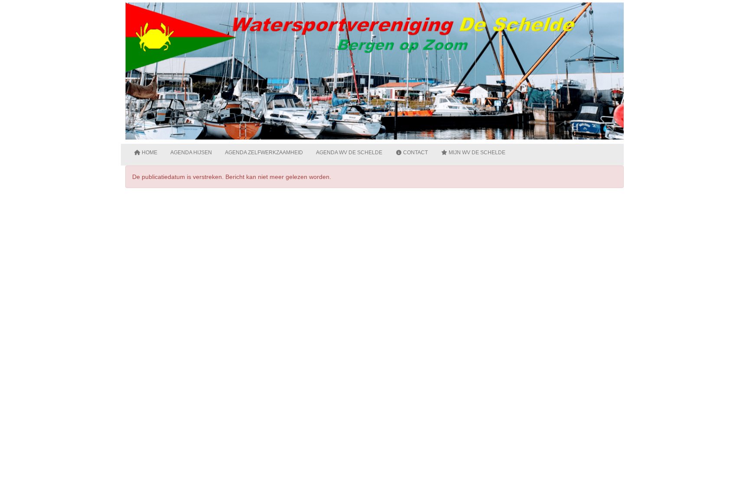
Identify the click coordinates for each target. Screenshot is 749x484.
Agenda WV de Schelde (349, 152)
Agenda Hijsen (191, 152)
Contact (415, 152)
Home (148, 152)
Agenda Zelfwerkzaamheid (264, 152)
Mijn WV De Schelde (476, 152)
